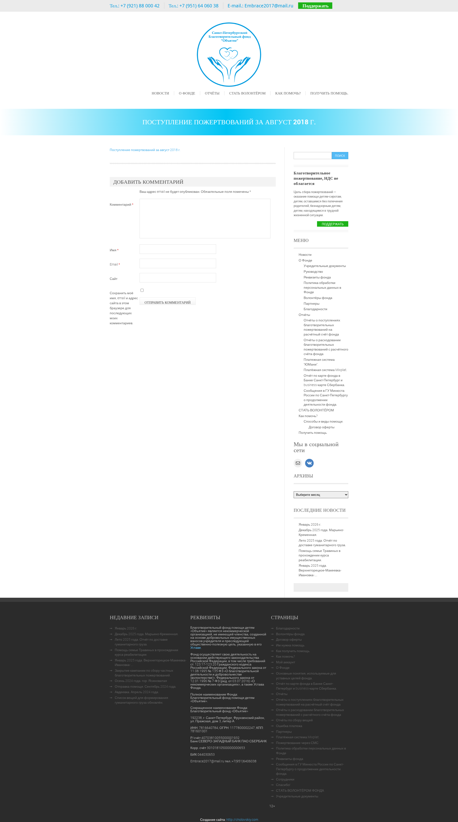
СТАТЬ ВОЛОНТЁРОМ (247, 93)
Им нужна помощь (290, 645)
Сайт (113, 278)
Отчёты (212, 93)
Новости (160, 93)
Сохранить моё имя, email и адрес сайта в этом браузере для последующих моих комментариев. (124, 308)
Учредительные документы (325, 265)
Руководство (313, 271)
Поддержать (315, 5)
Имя (114, 250)
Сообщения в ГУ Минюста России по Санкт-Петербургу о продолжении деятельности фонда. (326, 397)
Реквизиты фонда (317, 277)
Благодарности (315, 309)
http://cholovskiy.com (242, 819)
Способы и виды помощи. (323, 421)
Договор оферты (321, 427)
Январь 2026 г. (310, 524)
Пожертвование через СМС (297, 742)
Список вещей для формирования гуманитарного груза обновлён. (141, 700)
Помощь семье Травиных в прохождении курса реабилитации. (319, 555)
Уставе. (196, 647)
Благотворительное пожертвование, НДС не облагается (316, 178)
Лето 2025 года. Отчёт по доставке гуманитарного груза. (322, 542)
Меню (156, 100)
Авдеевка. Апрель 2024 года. (137, 692)
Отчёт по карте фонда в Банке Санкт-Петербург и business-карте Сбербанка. (324, 380)
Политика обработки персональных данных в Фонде (322, 287)
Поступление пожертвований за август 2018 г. (145, 149)
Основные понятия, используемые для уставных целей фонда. (306, 675)
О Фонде (187, 93)
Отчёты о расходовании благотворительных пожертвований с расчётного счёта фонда (326, 347)
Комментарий (121, 204)
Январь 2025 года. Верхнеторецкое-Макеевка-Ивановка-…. (320, 570)
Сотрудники (285, 779)
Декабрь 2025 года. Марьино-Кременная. (146, 634)
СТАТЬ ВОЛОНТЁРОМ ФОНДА (300, 790)
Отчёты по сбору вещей (294, 720)
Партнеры (311, 303)
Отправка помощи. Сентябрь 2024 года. (145, 686)
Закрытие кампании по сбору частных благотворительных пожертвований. (144, 672)
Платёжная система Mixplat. (325, 369)
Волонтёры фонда (318, 297)
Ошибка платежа (289, 725)
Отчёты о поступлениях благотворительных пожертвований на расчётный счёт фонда (322, 327)
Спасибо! (283, 784)
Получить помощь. (329, 93)
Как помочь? (288, 93)
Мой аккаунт (285, 662)
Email (115, 264)
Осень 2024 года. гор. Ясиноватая (141, 680)
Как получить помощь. (293, 651)
